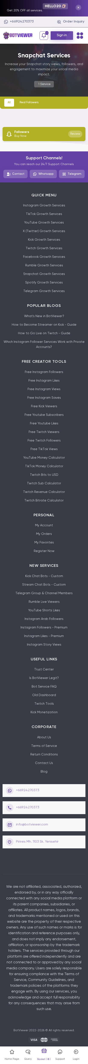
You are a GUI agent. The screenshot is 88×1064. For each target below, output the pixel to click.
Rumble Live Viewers (44, 601)
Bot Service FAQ (44, 686)
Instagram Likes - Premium (44, 636)
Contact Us (44, 763)
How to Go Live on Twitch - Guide (44, 333)
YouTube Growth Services (44, 222)
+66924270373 (27, 790)
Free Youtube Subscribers (44, 414)
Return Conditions (44, 754)
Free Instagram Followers (44, 372)
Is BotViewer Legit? (44, 678)
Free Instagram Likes (44, 380)
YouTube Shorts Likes (44, 610)
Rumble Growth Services (44, 265)
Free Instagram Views (44, 389)
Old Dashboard (44, 695)
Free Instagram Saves (44, 397)
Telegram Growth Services (44, 291)
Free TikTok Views (44, 449)
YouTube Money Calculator (44, 457)
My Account (44, 525)
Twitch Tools (44, 703)
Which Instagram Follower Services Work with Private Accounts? (44, 344)
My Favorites (44, 542)
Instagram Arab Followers (44, 619)
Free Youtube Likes (44, 423)
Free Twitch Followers (44, 440)
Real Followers (29, 102)
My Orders (44, 534)
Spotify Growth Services (44, 282)
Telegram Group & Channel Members (44, 593)
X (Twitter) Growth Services (44, 231)
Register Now (44, 551)
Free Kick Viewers (44, 406)
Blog (44, 771)
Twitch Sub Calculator (44, 483)
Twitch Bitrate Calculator (44, 500)
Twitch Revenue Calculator (44, 492)
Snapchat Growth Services (44, 274)
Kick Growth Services (44, 239)
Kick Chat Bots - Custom (44, 576)
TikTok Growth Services (44, 214)
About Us (44, 737)
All (9, 102)
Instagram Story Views (44, 644)
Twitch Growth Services (44, 248)
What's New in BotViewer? (44, 316)
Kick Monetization (44, 712)
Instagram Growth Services (44, 205)
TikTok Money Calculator (44, 466)
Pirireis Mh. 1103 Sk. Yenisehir (37, 841)
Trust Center (44, 669)
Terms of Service (44, 746)
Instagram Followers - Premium (44, 627)
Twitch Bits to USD (44, 474)
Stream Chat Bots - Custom (44, 584)
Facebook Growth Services (44, 256)
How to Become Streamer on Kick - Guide (44, 324)
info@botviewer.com (32, 824)
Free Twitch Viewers (44, 432)
